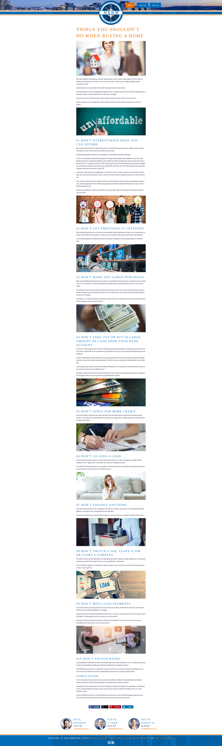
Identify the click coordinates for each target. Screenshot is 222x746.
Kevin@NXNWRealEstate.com (149, 729)
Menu (130, 5)
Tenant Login (142, 5)
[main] (111, 366)
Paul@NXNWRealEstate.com (81, 729)
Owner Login (155, 5)
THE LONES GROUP (164, 738)
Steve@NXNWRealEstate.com (115, 729)
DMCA (94, 738)
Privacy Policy (108, 738)
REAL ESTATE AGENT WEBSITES (135, 738)
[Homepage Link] (111, 12)
